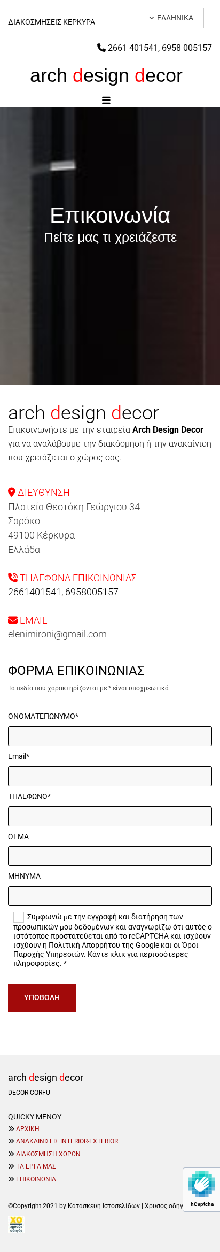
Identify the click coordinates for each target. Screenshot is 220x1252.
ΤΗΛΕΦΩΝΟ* (29, 796)
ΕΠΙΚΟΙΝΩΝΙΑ (36, 1179)
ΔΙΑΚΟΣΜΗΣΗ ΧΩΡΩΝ (48, 1154)
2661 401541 (133, 48)
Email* (18, 756)
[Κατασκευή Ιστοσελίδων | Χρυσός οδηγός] (110, 1224)
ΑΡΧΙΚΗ (28, 1129)
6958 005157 (187, 48)
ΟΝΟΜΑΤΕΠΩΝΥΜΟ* (43, 716)
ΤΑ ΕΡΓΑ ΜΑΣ (36, 1166)
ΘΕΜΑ (18, 836)
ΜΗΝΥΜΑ (24, 876)
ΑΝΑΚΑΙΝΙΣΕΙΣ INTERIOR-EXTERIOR (67, 1141)
